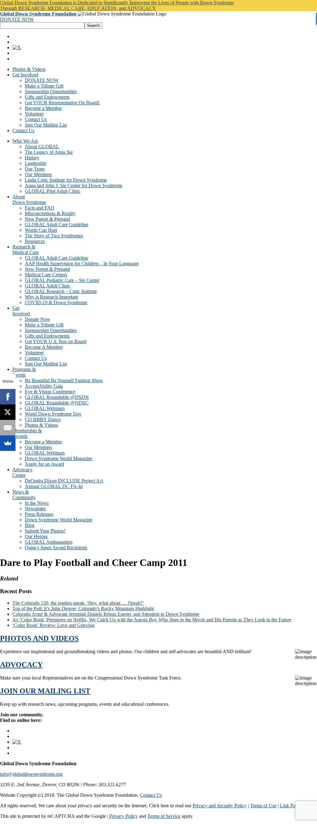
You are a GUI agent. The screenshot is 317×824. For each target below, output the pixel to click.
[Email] (7, 427)
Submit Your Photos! (45, 530)
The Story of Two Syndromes (54, 235)
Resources (35, 241)
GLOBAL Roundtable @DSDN (57, 397)
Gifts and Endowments (47, 97)
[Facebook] (7, 396)
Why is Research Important (51, 297)
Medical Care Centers (46, 274)
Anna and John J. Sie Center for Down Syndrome (73, 185)
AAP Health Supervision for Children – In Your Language (82, 263)
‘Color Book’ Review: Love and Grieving (53, 625)
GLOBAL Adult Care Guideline (56, 224)
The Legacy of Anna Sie (49, 152)
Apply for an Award (44, 464)
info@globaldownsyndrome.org (31, 774)
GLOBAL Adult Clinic (47, 285)
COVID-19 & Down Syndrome (56, 302)
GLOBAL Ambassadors (48, 542)
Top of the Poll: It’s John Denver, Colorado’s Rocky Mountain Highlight (83, 608)
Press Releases (39, 514)
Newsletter (35, 508)
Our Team (35, 168)
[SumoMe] (7, 443)
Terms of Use (263, 805)
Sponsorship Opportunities (51, 91)
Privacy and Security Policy (220, 805)
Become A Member (44, 347)
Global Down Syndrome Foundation (38, 13)
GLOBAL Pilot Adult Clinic (52, 191)
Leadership (35, 163)
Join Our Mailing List (46, 124)
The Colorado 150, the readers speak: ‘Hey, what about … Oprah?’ (78, 603)
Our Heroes (36, 536)
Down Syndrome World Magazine (58, 458)
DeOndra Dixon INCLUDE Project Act (64, 480)
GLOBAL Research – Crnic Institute (61, 291)
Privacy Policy (123, 816)
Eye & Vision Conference (50, 391)
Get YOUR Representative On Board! (62, 102)
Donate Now (37, 319)
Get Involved (25, 74)
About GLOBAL (42, 146)
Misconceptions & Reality (50, 213)
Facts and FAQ (39, 207)
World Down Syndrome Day (53, 413)
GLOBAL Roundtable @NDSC (57, 402)
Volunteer (34, 113)
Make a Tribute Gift (44, 85)
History (32, 157)
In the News (37, 503)
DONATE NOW (17, 19)
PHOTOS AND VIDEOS (39, 638)
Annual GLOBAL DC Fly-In (54, 486)
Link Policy (291, 805)
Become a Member (43, 108)
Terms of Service (163, 816)
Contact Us (36, 119)
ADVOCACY (21, 665)
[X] (7, 412)
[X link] (16, 47)
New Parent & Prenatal (47, 219)
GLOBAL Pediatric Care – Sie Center (62, 280)
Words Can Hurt (41, 230)
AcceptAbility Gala (44, 386)
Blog (29, 525)
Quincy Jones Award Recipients (56, 547)
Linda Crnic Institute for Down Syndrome (66, 180)
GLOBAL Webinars (45, 408)
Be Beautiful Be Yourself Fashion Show (64, 380)
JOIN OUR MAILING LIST (45, 691)
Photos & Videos (29, 69)
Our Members (38, 174)
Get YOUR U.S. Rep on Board (55, 341)
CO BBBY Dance (43, 419)
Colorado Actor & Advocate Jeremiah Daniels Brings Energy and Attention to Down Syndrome (105, 614)
